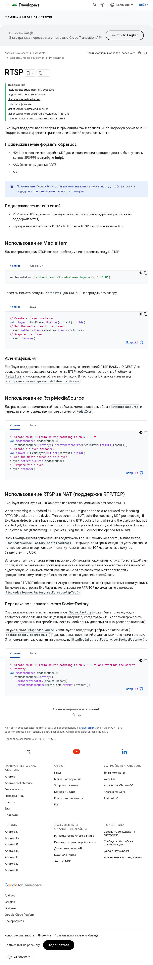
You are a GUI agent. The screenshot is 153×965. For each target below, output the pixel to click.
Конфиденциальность (68, 798)
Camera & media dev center (29, 17)
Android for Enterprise (19, 783)
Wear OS (109, 779)
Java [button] (32, 307)
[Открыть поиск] (94, 4)
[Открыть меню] (6, 5)
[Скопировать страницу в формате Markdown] (40, 73)
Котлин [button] (15, 266)
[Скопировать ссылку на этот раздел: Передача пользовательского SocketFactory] (93, 604)
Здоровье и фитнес (66, 785)
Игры (57, 772)
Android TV (111, 798)
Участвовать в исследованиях (123, 857)
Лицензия (44, 935)
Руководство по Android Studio (74, 835)
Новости (10, 802)
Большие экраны (114, 772)
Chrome (10, 902)
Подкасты (11, 815)
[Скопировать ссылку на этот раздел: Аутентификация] (40, 358)
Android (10, 776)
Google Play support (116, 851)
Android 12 (12, 863)
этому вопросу (99, 186)
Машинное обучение (67, 779)
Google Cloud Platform (19, 914)
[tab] (15, 265)
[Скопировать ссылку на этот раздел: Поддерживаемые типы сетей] (65, 206)
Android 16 (12, 838)
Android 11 (11, 870)
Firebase (10, 908)
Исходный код (14, 796)
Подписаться (59, 945)
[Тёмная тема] (140, 272)
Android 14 (12, 851)
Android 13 (11, 857)
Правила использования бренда (76, 935)
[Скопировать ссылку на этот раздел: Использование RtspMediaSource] (88, 398)
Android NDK (62, 861)
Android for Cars (114, 792)
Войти (143, 5)
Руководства (56, 57)
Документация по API (68, 848)
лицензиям (87, 727)
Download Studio (65, 855)
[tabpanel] (76, 277)
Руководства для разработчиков (75, 842)
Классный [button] (36, 266)
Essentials (39, 53)
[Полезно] (139, 53)
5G (56, 804)
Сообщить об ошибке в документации (118, 842)
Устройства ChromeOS (118, 785)
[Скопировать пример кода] (145, 272)
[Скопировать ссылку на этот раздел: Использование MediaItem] (72, 243)
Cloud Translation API (85, 38)
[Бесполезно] (145, 53)
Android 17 (12, 831)
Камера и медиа (64, 792)
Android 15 (12, 844)
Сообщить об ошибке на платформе (119, 833)
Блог (8, 808)
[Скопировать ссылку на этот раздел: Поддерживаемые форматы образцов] (80, 144)
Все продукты (14, 921)
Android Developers (16, 53)
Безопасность (14, 789)
